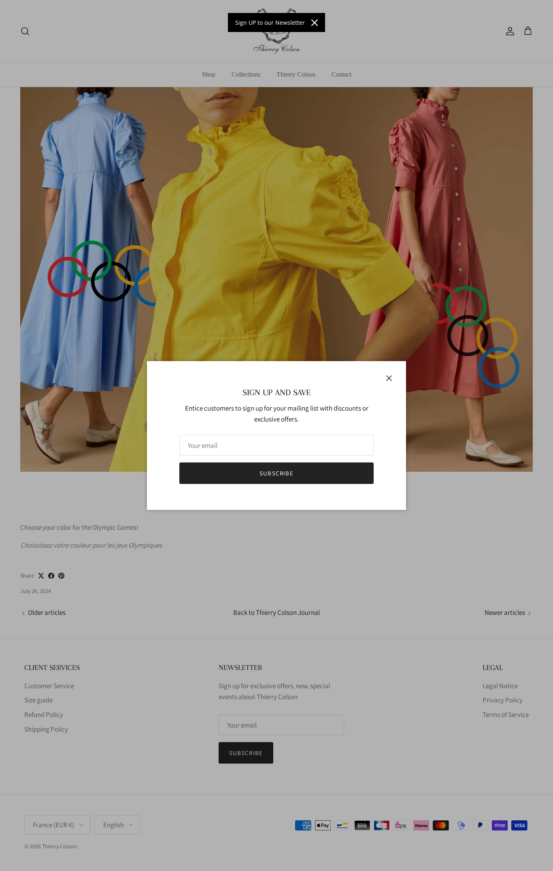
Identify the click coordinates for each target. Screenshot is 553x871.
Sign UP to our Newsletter (270, 22)
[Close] (314, 22)
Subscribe (276, 473)
